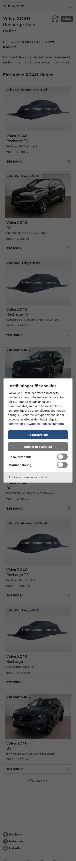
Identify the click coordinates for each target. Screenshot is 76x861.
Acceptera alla (38, 434)
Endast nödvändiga (38, 446)
